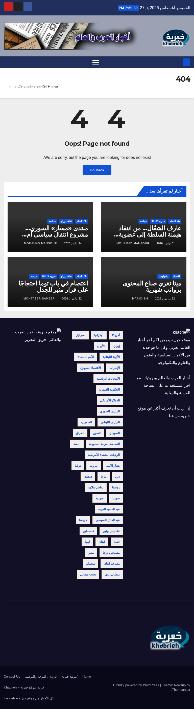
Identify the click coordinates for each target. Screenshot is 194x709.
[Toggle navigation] (95, 62)
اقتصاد (176, 276)
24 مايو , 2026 (73, 243)
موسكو (90, 563)
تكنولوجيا (163, 276)
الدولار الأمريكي (110, 400)
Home (53, 86)
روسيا (116, 487)
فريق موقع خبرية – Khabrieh (24, 687)
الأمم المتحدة (86, 357)
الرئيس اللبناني (110, 422)
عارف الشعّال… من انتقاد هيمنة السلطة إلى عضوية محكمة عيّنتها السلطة (150, 234)
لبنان (102, 542)
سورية (100, 498)
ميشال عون (112, 574)
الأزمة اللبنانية (111, 357)
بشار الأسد (113, 465)
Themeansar (181, 690)
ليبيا (87, 542)
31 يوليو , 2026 (166, 243)
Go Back (97, 170)
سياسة (143, 221)
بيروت (94, 465)
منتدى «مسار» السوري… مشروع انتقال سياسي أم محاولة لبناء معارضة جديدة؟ (53, 234)
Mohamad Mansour (133, 243)
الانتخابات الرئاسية (108, 378)
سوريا (116, 498)
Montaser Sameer (39, 298)
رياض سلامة (95, 487)
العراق (80, 433)
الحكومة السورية (109, 389)
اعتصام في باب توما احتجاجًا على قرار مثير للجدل (53, 286)
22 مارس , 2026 (165, 298)
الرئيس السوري (110, 411)
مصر (91, 552)
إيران (116, 346)
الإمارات (115, 368)
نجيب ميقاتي (88, 574)
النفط (76, 444)
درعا (103, 476)
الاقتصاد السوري (90, 368)
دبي (117, 476)
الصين (97, 433)
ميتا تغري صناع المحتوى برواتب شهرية (152, 286)
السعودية (86, 422)
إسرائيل (80, 335)
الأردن (101, 346)
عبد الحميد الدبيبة (109, 509)
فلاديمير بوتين (111, 531)
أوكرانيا (98, 335)
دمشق (88, 476)
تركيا (78, 465)
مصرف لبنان (112, 563)
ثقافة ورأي (66, 221)
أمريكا (116, 335)
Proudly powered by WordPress (136, 685)
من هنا (174, 416)
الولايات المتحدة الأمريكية (104, 455)
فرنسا (83, 520)
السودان (114, 433)
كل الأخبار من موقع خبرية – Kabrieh (29, 698)
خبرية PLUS (158, 221)
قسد (117, 542)
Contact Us (12, 676)
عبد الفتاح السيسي (108, 520)
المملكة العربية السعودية (104, 444)
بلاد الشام (175, 221)
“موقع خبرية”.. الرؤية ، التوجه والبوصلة (51, 676)
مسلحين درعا (111, 552)
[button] (7, 62)
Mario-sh (140, 298)
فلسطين (88, 531)
